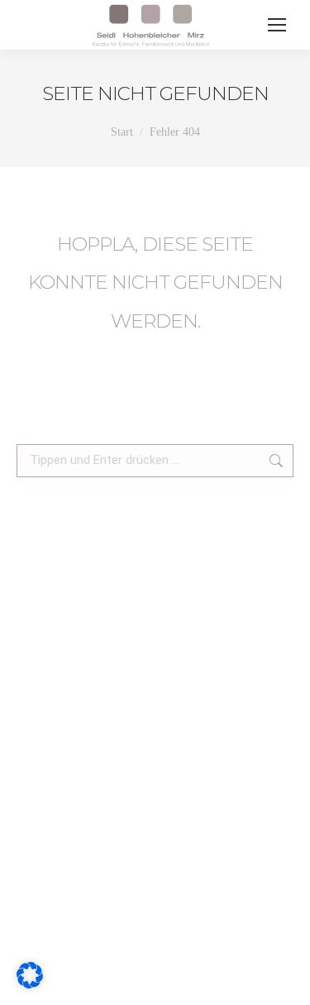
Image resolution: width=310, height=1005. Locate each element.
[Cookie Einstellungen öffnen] (30, 983)
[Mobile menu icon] (276, 24)
